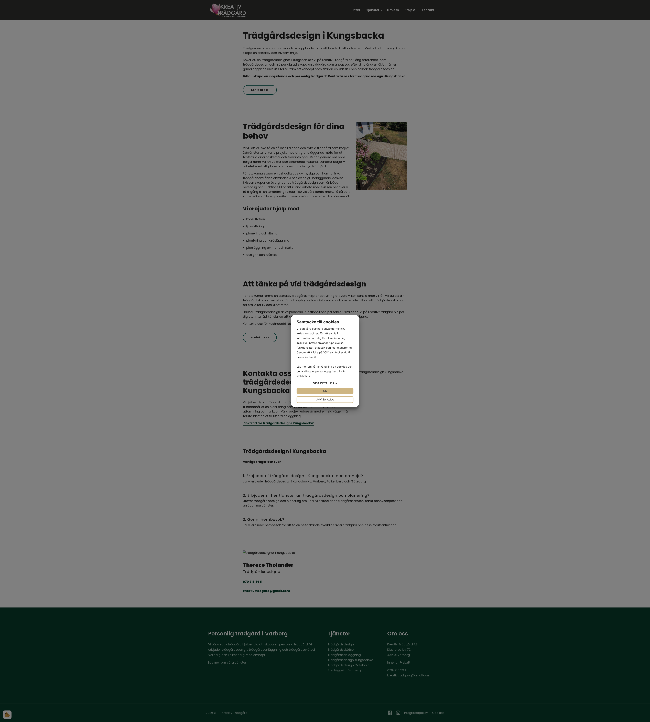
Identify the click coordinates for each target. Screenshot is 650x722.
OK (325, 391)
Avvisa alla (325, 399)
